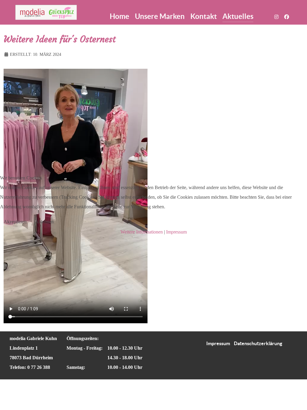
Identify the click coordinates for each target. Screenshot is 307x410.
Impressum (176, 231)
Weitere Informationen (142, 231)
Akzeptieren (15, 221)
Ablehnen (44, 221)
